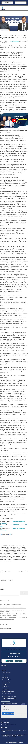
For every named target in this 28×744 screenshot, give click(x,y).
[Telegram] (13, 656)
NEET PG (4, 42)
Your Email (4, 706)
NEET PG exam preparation (19, 551)
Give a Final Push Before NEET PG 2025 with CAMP (13, 608)
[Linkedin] (20, 656)
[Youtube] (8, 656)
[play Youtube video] (14, 120)
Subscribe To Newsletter (8, 713)
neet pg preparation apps (6, 553)
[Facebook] (15, 656)
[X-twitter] (17, 656)
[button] (23, 8)
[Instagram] (10, 656)
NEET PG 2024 (6, 545)
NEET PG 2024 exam (16, 545)
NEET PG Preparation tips (17, 556)
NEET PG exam (8, 551)
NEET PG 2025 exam (18, 548)
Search (2, 589)
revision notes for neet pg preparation (13, 559)
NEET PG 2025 (8, 548)
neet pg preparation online (10, 554)
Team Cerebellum (14, 41)
